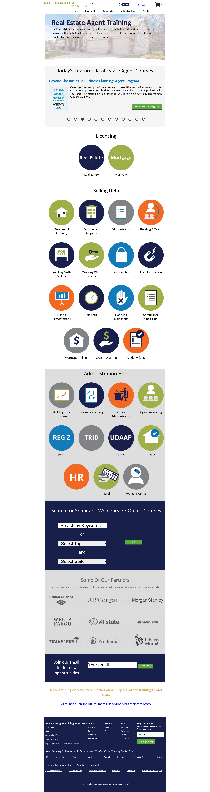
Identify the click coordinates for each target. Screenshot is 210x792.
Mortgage (121, 174)
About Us (124, 728)
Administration (128, 11)
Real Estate (91, 174)
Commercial (107, 11)
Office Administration (121, 414)
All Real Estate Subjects (152, 771)
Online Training (75, 771)
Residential (90, 11)
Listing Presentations (61, 317)
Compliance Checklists (151, 317)
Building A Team (151, 229)
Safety (147, 704)
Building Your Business (61, 414)
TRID (91, 455)
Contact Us (125, 739)
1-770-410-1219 (51, 739)
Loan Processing (106, 357)
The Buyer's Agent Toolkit (69, 81)
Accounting (68, 704)
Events (146, 11)
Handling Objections (121, 317)
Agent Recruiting (151, 412)
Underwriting (136, 357)
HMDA (150, 455)
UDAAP (121, 455)
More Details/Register (147, 106)
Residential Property (61, 231)
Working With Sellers (61, 274)
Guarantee (125, 731)
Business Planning (91, 412)
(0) (162, 4)
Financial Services (117, 704)
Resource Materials (97, 771)
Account (141, 5)
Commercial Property (91, 231)
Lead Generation (151, 272)
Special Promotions (53, 771)
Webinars (109, 728)
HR (76, 494)
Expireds (91, 315)
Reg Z (61, 455)
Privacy (124, 735)
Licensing (72, 11)
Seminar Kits (121, 272)
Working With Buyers (91, 274)
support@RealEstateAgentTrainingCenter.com (63, 744)
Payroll (106, 494)
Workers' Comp (136, 494)
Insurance (99, 704)
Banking (82, 704)
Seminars (108, 731)
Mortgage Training (76, 357)
